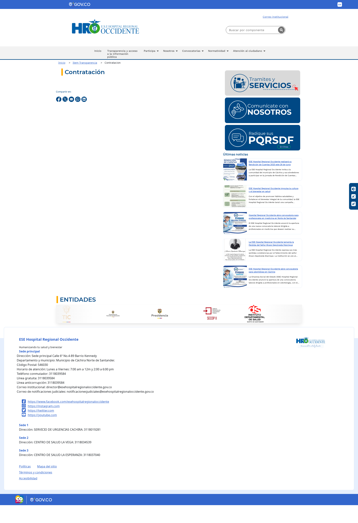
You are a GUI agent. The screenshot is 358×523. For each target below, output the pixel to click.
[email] (72, 99)
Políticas (25, 466)
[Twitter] (65, 99)
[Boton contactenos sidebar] (262, 110)
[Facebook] (59, 99)
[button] (150, 52)
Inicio (61, 62)
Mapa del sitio (47, 466)
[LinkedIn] (84, 99)
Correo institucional (275, 16)
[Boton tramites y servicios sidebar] (262, 83)
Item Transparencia (85, 62)
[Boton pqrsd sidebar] (262, 137)
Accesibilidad (28, 478)
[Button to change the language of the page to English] (339, 4)
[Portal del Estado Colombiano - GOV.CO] (79, 4)
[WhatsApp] (78, 99)
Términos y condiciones (35, 472)
